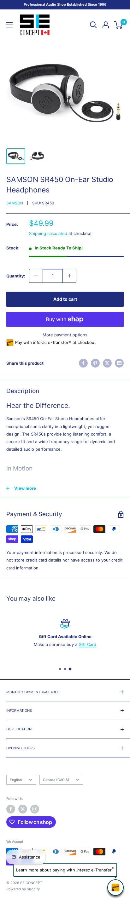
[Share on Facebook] (83, 363)
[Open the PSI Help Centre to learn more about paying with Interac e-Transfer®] (115, 887)
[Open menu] (9, 24)
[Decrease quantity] (36, 276)
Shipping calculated (48, 233)
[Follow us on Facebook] (10, 809)
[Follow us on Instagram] (34, 809)
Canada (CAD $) (56, 780)
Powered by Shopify (23, 889)
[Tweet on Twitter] (107, 363)
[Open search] (93, 24)
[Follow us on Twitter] (22, 809)
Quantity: (15, 275)
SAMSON (14, 203)
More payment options (65, 334)
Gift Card (87, 644)
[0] (118, 25)
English (16, 780)
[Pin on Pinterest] (95, 363)
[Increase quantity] (69, 276)
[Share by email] (119, 363)
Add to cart (65, 299)
